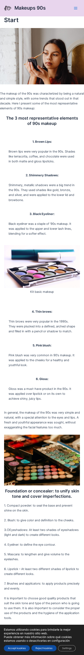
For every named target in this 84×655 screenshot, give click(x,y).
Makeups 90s (30, 8)
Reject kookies (43, 648)
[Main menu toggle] (75, 8)
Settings (67, 648)
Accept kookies (17, 648)
